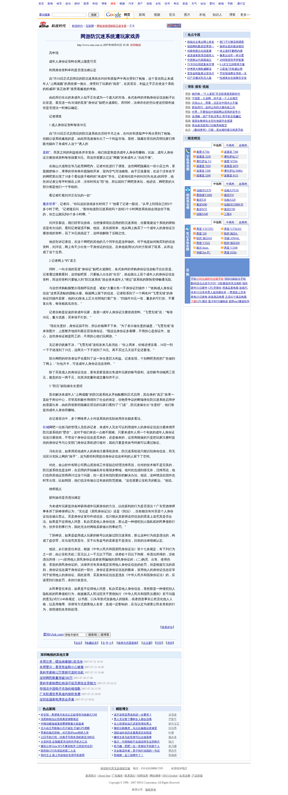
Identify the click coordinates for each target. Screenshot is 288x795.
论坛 (78, 642)
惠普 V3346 (231, 247)
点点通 (147, 642)
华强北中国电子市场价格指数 (60, 688)
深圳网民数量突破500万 (56, 678)
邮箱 (221, 3)
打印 (159, 642)
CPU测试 (202, 301)
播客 (198, 86)
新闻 (50, 3)
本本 (193, 292)
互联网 (90, 25)
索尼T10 (229, 195)
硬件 (193, 287)
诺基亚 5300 (203, 170)
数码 (193, 283)
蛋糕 (46, 152)
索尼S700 (229, 209)
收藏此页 (91, 642)
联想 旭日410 (204, 238)
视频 (122, 3)
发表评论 (167, 627)
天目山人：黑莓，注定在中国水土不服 (215, 102)
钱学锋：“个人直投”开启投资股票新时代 (216, 93)
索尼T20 (201, 199)
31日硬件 (202, 287)
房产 (140, 3)
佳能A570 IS (231, 190)
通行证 (241, 3)
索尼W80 (201, 204)
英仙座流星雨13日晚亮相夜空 (209, 125)
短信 (203, 3)
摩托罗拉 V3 (203, 161)
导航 (230, 3)
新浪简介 (91, 775)
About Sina (104, 775)
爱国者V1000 (204, 195)
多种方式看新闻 (127, 642)
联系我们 (130, 775)
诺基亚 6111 (231, 175)
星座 (185, 3)
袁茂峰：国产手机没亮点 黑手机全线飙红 (216, 116)
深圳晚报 (135, 45)
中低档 (217, 145)
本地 (202, 14)
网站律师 (155, 775)
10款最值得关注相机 (229, 283)
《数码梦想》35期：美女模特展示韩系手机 (217, 129)
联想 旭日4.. (231, 233)
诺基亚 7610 (203, 166)
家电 (193, 296)
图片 (187, 14)
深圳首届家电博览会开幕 (57, 699)
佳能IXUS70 (203, 190)
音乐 (172, 14)
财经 (77, 3)
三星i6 (228, 214)
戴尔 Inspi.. (202, 247)
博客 (104, 3)
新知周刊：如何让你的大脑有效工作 (213, 107)
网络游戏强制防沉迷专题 (111, 25)
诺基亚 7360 (231, 151)
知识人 (217, 14)
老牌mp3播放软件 (239, 301)
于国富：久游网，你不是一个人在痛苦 (215, 98)
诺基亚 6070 (231, 166)
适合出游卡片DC (207, 283)
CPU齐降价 (215, 287)
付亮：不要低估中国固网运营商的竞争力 (216, 111)
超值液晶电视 (216, 296)
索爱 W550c (231, 161)
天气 (194, 3)
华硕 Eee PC (203, 252)
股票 (86, 3)
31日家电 (202, 296)
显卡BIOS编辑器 (218, 301)
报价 (245, 283)
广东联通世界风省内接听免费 (60, 694)
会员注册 (184, 775)
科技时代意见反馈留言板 (115, 768)
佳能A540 (202, 214)
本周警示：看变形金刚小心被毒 (62, 667)
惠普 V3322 (203, 243)
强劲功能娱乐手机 (235, 278)
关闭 (170, 642)
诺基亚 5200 (203, 175)
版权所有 (150, 789)
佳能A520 (230, 199)
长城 (46, 427)
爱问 (212, 3)
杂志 (188, 129)
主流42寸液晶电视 (236, 296)
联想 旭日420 (232, 243)
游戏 (149, 3)
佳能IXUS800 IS (233, 204)
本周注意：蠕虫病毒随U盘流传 (61, 661)
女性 (158, 3)
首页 (41, 3)
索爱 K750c (203, 151)
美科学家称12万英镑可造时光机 (62, 672)
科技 (95, 3)
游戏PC (243, 287)
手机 (193, 278)
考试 (176, 3)
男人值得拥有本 (216, 292)
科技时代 (77, 25)
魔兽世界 (49, 204)
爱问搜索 (44, 14)
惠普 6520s (230, 252)
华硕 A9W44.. (232, 238)
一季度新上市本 (236, 292)
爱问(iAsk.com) (53, 634)
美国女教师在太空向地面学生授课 (212, 120)
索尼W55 (201, 209)
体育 (59, 3)
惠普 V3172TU (205, 228)
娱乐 (68, 3)
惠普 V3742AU (233, 228)
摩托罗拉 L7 (231, 156)
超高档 (243, 145)
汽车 (131, 3)
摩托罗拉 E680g (233, 170)
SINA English (170, 775)
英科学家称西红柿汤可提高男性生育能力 (68, 683)
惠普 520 (201, 233)
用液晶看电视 (230, 287)
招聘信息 (142, 775)
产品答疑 (197, 775)
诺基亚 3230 (203, 156)
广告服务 (117, 775)
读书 (167, 3)
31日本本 (202, 292)
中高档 (230, 145)
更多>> (245, 14)
